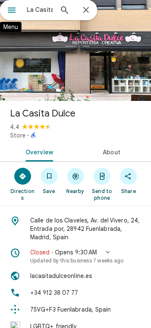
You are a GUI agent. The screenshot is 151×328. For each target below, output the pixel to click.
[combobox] (40, 10)
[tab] (38, 151)
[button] (75, 256)
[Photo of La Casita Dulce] (75, 50)
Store (18, 135)
